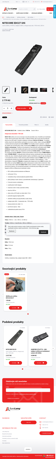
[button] (28, 314)
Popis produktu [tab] (8, 124)
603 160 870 (45, 427)
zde (37, 228)
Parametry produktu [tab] (23, 124)
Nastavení (11, 231)
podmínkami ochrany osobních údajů (27, 394)
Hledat (34, 9)
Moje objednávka (6, 443)
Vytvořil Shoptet (38, 455)
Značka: (6, 30)
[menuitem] (8, 13)
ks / (29, 422)
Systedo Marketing (49, 457)
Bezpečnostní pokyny (7, 433)
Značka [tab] (46, 124)
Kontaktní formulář (46, 433)
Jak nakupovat (5, 1)
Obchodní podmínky (6, 436)
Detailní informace (6, 113)
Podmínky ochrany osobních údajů (10, 438)
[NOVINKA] (15, 284)
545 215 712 (45, 424)
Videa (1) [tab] (36, 124)
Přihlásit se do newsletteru (13, 398)
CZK (26, 1)
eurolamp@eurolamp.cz (47, 421)
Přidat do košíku (21, 108)
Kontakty (4, 440)
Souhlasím (43, 232)
